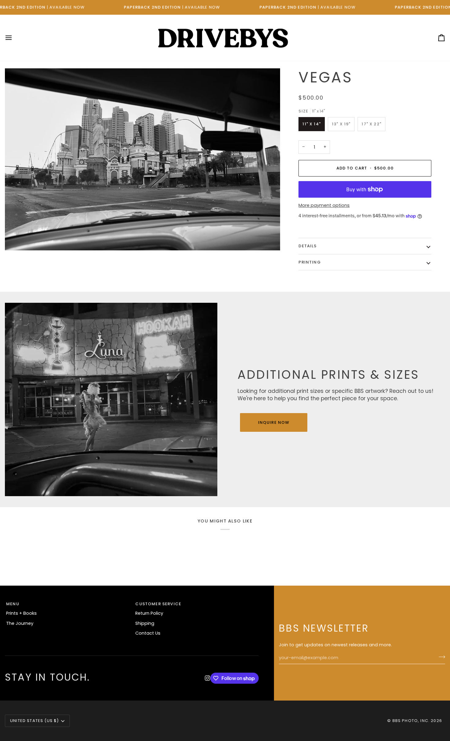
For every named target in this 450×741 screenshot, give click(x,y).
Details (307, 246)
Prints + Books (21, 613)
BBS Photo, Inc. (411, 721)
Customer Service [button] (158, 604)
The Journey (19, 623)
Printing (309, 262)
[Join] (440, 657)
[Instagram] (207, 678)
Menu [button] (12, 604)
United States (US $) (34, 721)
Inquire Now (274, 422)
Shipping (144, 623)
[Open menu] (14, 38)
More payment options (324, 205)
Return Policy (149, 613)
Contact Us (147, 633)
